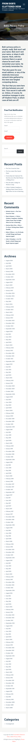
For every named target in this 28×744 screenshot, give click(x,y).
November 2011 (10, 683)
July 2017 (8, 497)
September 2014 (10, 590)
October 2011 (9, 686)
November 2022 (10, 323)
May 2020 (8, 405)
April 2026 (8, 266)
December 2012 (10, 647)
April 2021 (8, 375)
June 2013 (8, 631)
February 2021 (9, 380)
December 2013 (10, 615)
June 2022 (8, 337)
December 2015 (10, 549)
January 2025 (9, 290)
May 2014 (8, 601)
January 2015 (9, 579)
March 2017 (9, 508)
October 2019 (9, 424)
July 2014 (8, 596)
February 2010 (10, 699)
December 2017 (10, 484)
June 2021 (8, 369)
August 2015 (9, 560)
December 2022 (10, 320)
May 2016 (8, 536)
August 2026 (9, 260)
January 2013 (9, 645)
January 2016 (9, 546)
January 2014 (9, 612)
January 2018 (9, 481)
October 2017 (9, 489)
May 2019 (8, 437)
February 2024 (10, 307)
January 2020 (9, 416)
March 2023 (9, 312)
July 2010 (8, 696)
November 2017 (10, 487)
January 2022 (9, 350)
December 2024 (10, 293)
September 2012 (10, 656)
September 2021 (10, 361)
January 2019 (9, 448)
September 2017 (10, 492)
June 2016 (8, 533)
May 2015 (8, 568)
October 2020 (9, 391)
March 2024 (9, 304)
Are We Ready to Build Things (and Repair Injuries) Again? (14, 234)
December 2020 (10, 386)
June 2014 (8, 598)
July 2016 (8, 530)
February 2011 (9, 694)
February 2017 (9, 511)
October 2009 (9, 705)
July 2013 (8, 628)
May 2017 (8, 503)
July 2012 (8, 661)
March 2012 (9, 672)
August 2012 (9, 658)
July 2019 (8, 432)
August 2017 (9, 495)
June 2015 (8, 566)
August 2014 (9, 593)
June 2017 (8, 500)
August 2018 (9, 462)
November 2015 (10, 552)
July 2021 (8, 367)
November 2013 (10, 617)
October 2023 (9, 309)
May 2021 (8, 372)
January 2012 (9, 677)
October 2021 (9, 358)
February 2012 (9, 675)
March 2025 (9, 285)
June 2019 (8, 435)
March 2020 (9, 410)
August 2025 (9, 282)
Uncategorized (10, 723)
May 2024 (8, 301)
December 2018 (10, 451)
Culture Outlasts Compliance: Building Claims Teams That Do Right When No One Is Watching (14, 189)
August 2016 (9, 527)
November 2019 (10, 421)
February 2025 (10, 287)
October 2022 (9, 326)
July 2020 (8, 399)
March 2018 (9, 476)
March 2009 (9, 707)
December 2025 (10, 274)
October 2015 (9, 555)
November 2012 (10, 650)
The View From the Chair (12, 168)
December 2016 (10, 516)
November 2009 (10, 702)
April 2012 (8, 669)
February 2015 (9, 576)
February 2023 (10, 315)
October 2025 (9, 277)
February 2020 (10, 413)
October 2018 (9, 457)
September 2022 (10, 328)
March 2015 (9, 574)
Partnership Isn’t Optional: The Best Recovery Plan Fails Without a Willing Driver (14, 178)
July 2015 (8, 563)
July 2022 (8, 334)
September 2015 (10, 557)
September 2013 (10, 623)
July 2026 (8, 263)
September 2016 (10, 525)
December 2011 (10, 680)
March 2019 (9, 443)
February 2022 (10, 347)
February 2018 (9, 478)
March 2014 (9, 606)
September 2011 (10, 688)
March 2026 (9, 268)
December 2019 (10, 418)
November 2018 (10, 454)
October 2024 (9, 298)
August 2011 (9, 691)
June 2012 (8, 664)
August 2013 (9, 626)
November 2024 (10, 296)
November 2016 (10, 519)
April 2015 (8, 571)
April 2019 (8, 440)
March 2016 (9, 541)
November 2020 (10, 388)
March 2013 (9, 639)
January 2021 (9, 383)
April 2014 (8, 604)
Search (6, 148)
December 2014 (10, 582)
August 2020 (9, 397)
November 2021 (10, 356)
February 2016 (9, 544)
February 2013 (9, 642)
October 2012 (9, 653)
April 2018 (8, 473)
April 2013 (8, 636)
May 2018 (8, 470)
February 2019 (9, 446)
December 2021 (10, 353)
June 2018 (8, 467)
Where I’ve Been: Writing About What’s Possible (14, 227)
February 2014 (9, 609)
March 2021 (9, 377)
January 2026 (9, 271)
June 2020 (8, 402)
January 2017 (9, 514)
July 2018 (8, 465)
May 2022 (8, 339)
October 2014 (9, 587)
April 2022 (8, 342)
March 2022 (9, 345)
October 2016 (9, 522)
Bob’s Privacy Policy (16, 736)
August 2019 (9, 429)
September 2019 (10, 427)
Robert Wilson (10, 232)
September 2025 (10, 279)
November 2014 (10, 585)
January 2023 (9, 317)
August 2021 (9, 364)
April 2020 (9, 407)
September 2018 (10, 459)
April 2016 (8, 538)
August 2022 (9, 331)
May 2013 (8, 634)
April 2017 (8, 506)
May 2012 (8, 666)
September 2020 (10, 394)
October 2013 (9, 620)
